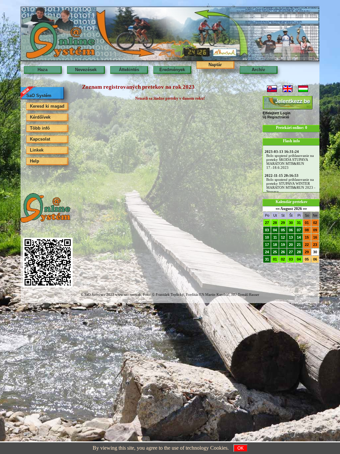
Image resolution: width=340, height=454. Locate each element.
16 (315, 237)
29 (283, 223)
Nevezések (86, 69)
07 (299, 230)
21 (299, 245)
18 (275, 245)
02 (315, 223)
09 (315, 230)
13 (291, 237)
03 (267, 230)
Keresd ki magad (47, 106)
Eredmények (172, 69)
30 (291, 223)
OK (240, 448)
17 (267, 245)
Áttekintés (129, 69)
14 (299, 237)
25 (275, 252)
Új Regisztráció (276, 117)
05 (283, 230)
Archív (258, 69)
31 (299, 223)
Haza (42, 69)
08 (307, 230)
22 (307, 245)
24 (267, 252)
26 (283, 252)
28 (275, 223)
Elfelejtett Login (277, 113)
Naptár (215, 64)
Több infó (40, 128)
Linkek (36, 150)
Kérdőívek (40, 117)
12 (283, 237)
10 (267, 237)
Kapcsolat (40, 139)
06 (291, 230)
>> (305, 209)
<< (278, 209)
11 (275, 237)
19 (283, 245)
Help (34, 161)
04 (275, 230)
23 (315, 245)
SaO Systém (38, 95)
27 (267, 223)
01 (307, 223)
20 (291, 245)
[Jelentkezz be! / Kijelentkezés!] (287, 102)
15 (307, 237)
